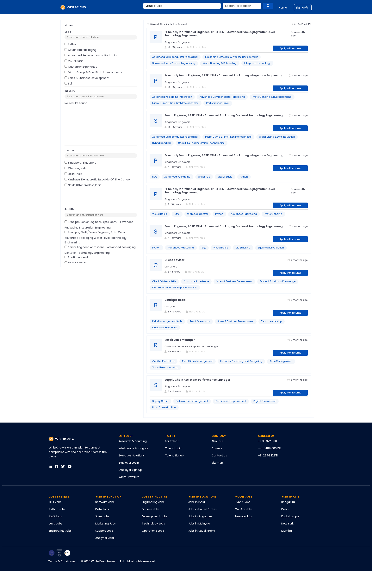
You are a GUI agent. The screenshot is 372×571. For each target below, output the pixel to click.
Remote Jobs (244, 516)
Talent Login (173, 448)
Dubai (285, 509)
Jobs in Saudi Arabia (201, 531)
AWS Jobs (55, 516)
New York (287, 523)
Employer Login (129, 463)
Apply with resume (290, 48)
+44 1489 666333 (269, 448)
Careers (217, 448)
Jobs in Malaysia (199, 523)
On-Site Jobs (243, 509)
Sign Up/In (302, 7)
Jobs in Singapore (200, 516)
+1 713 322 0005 (268, 441)
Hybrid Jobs (242, 502)
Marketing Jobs (105, 523)
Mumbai (286, 531)
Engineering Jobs (60, 531)
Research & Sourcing (133, 441)
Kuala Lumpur (290, 516)
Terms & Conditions (61, 561)
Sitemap (217, 463)
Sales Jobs (102, 516)
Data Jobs (102, 509)
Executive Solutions (132, 455)
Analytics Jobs (105, 538)
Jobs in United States (202, 509)
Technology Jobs (153, 523)
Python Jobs (57, 509)
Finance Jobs (150, 509)
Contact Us (219, 455)
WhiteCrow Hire (129, 477)
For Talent (172, 441)
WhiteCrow (64, 438)
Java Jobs (55, 523)
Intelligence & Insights (133, 448)
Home (283, 7)
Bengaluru (288, 502)
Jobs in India (196, 502)
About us (218, 441)
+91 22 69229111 (268, 455)
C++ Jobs (55, 502)
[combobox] (182, 6)
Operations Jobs (153, 531)
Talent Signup (174, 455)
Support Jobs (104, 531)
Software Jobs (105, 502)
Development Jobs (154, 516)
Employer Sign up (130, 470)
